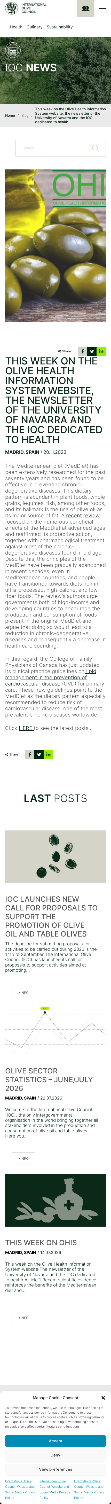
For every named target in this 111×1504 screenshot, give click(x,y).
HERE (26, 728)
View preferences (55, 1469)
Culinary (35, 26)
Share (66, 351)
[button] (103, 1397)
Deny (55, 1455)
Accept (55, 1440)
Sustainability (60, 26)
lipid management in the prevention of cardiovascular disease (50, 677)
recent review (82, 515)
